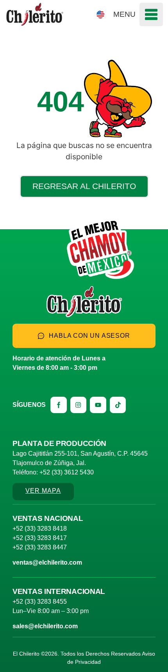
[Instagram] (78, 405)
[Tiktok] (118, 405)
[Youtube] (98, 405)
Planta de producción (59, 443)
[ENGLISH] (100, 14)
